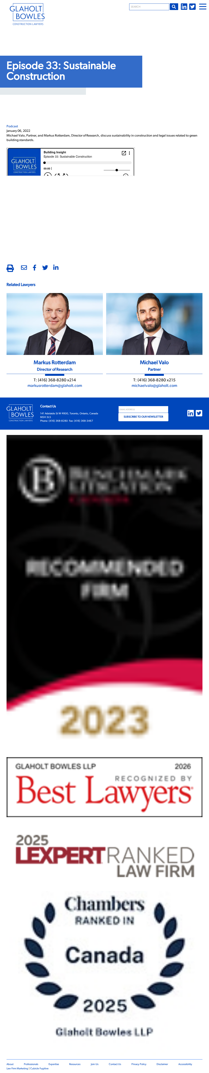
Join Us (94, 1064)
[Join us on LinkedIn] (184, 7)
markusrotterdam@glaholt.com (55, 386)
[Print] (10, 269)
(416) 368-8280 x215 (157, 380)
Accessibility (185, 1064)
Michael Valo (154, 363)
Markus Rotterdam (55, 363)
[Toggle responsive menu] (203, 6)
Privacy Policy (138, 1064)
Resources (74, 1064)
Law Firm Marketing (17, 1068)
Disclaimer (162, 1064)
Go (174, 7)
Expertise (54, 1064)
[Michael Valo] (154, 323)
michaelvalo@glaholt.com (154, 386)
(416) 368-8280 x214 (57, 380)
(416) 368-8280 (58, 421)
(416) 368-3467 (83, 421)
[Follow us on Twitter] (192, 7)
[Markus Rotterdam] (55, 323)
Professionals (31, 1064)
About (10, 1064)
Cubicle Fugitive (39, 1068)
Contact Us (115, 1064)
